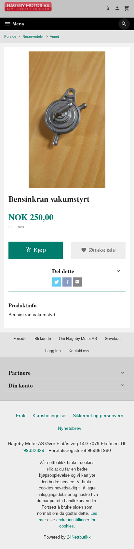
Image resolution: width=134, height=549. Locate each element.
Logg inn (53, 351)
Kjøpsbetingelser (50, 415)
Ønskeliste (101, 250)
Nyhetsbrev (69, 428)
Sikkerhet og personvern (98, 415)
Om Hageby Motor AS (78, 338)
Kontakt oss (79, 351)
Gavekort (113, 338)
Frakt (21, 415)
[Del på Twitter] (56, 282)
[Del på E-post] (77, 282)
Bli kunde (42, 338)
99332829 (33, 450)
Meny (17, 23)
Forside (10, 36)
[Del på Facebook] (67, 282)
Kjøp (40, 250)
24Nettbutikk (79, 537)
